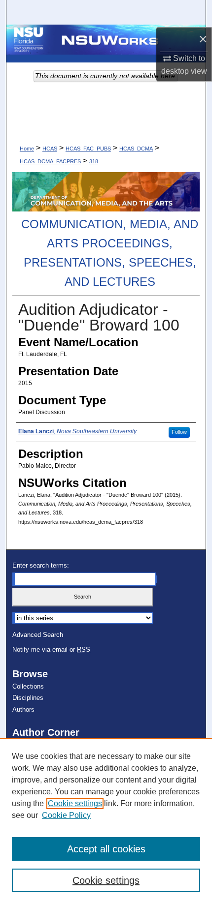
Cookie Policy (66, 815)
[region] (106, 821)
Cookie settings (75, 803)
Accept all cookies (106, 849)
